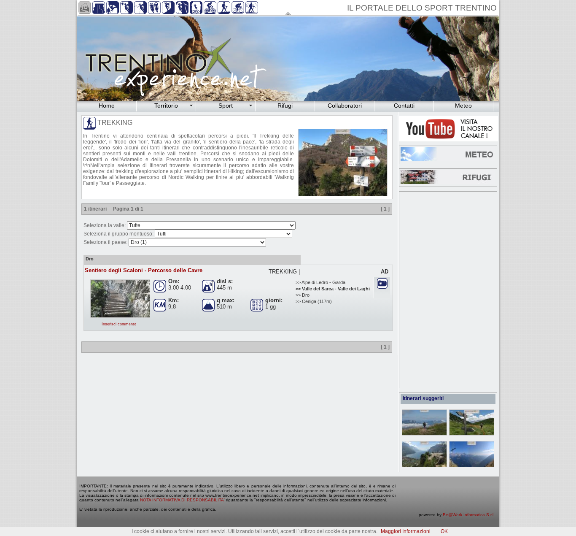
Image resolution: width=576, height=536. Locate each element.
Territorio (166, 105)
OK (444, 531)
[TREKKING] (341, 195)
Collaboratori (345, 105)
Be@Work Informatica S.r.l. (469, 514)
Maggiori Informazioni (406, 531)
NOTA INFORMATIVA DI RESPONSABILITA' (182, 500)
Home (107, 105)
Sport (225, 105)
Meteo (463, 105)
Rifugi (285, 105)
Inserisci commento (119, 324)
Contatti (404, 105)
